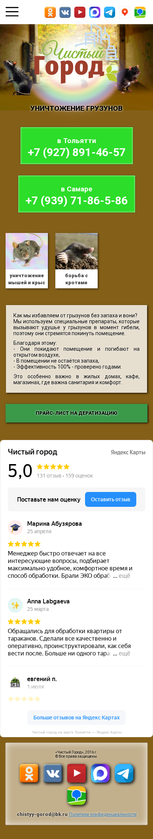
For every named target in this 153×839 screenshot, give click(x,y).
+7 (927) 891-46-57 (77, 147)
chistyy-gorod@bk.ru (42, 814)
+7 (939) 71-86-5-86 (77, 196)
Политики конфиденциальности (103, 814)
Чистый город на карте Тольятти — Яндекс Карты (76, 732)
